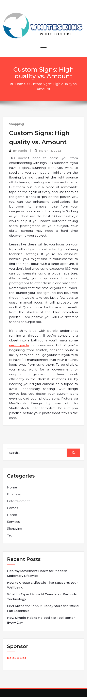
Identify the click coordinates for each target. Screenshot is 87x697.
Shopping (16, 124)
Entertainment (18, 501)
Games (12, 508)
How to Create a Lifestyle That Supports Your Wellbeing (42, 585)
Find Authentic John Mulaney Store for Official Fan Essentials (43, 608)
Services (13, 522)
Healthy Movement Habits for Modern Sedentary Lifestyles (37, 573)
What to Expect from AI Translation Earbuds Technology (42, 596)
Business (13, 494)
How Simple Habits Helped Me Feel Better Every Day (41, 620)
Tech (11, 535)
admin (22, 150)
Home (20, 84)
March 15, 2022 (50, 150)
